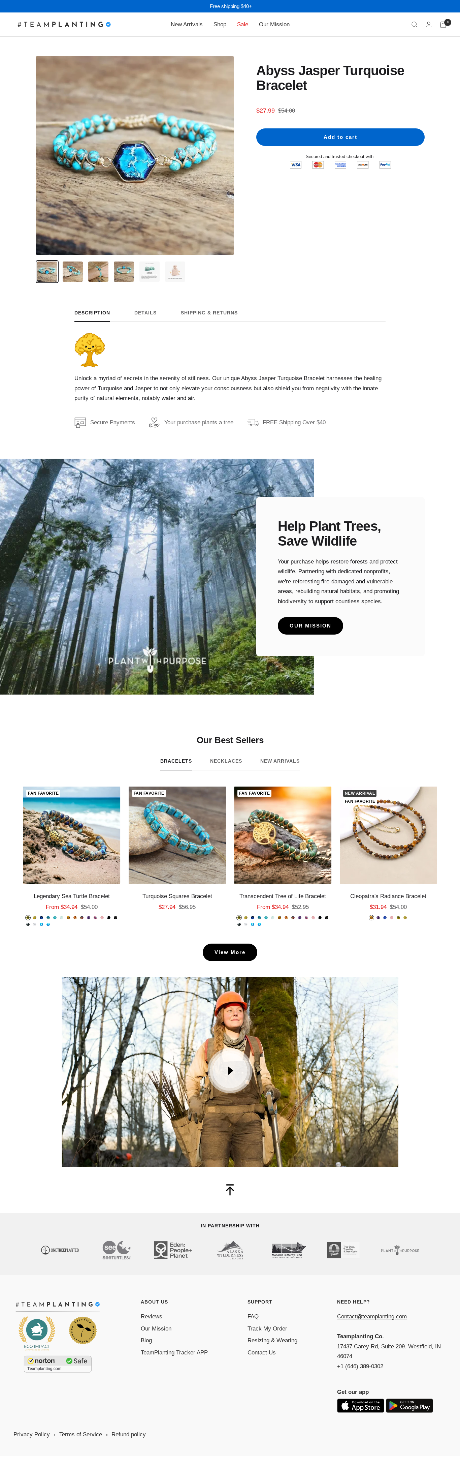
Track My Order (267, 1328)
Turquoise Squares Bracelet (177, 896)
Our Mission (274, 24)
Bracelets (176, 761)
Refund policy (128, 1434)
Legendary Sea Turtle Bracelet (72, 896)
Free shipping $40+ (231, 6)
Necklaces (226, 761)
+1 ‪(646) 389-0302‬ (360, 1366)
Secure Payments (112, 422)
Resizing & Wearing (272, 1340)
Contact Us (262, 1352)
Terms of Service (80, 1434)
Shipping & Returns (209, 312)
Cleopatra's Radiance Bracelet (388, 896)
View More (230, 952)
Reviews (151, 1316)
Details (145, 312)
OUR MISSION (310, 626)
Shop (219, 24)
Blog (146, 1340)
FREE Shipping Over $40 (294, 422)
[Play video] (230, 1070)
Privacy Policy (31, 1434)
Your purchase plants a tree (198, 422)
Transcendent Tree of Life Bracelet (282, 896)
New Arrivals (187, 24)
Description (92, 312)
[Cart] (443, 25)
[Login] (429, 24)
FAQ (253, 1316)
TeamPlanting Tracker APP (174, 1352)
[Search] (415, 25)
